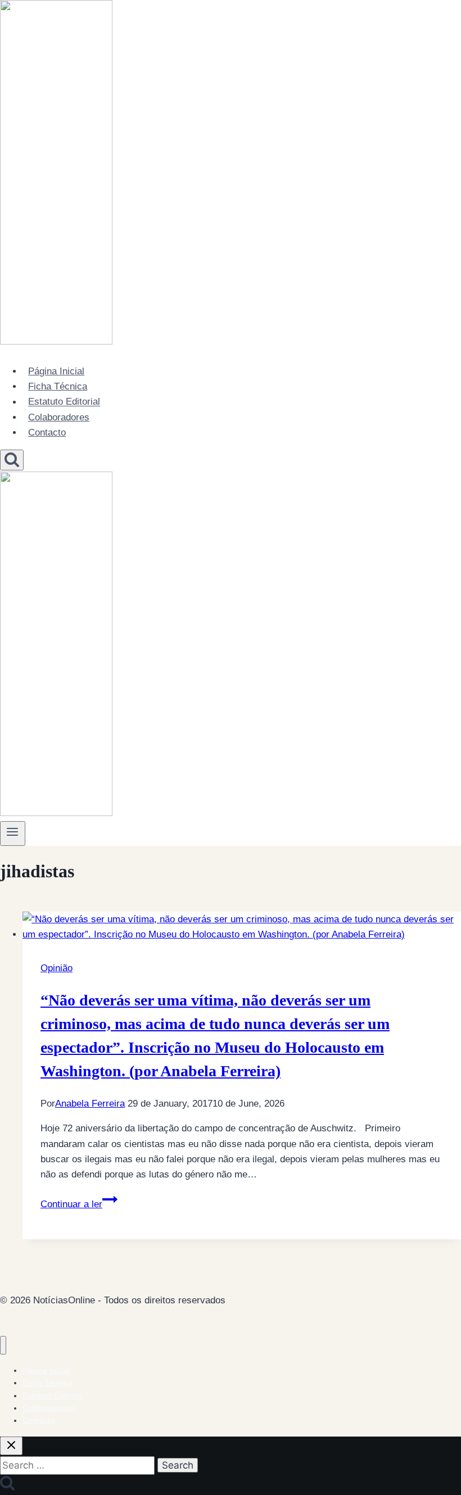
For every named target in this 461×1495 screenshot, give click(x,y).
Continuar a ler (78, 1204)
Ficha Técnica (57, 386)
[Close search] (11, 1446)
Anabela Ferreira (90, 1103)
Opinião (56, 968)
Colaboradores (58, 417)
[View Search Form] (12, 460)
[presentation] (241, 927)
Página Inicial (56, 371)
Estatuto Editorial (64, 402)
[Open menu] (12, 833)
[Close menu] (3, 1345)
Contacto (47, 432)
